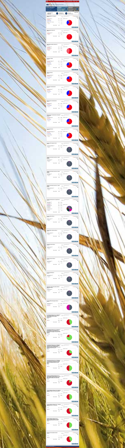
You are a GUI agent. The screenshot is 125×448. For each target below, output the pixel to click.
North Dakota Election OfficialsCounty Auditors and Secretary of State (60, 4)
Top (76, 27)
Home (65, 1)
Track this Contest (76, 16)
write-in (49, 23)
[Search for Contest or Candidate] (78, 1)
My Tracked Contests (69, 1)
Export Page (76, 12)
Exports (74, 1)
